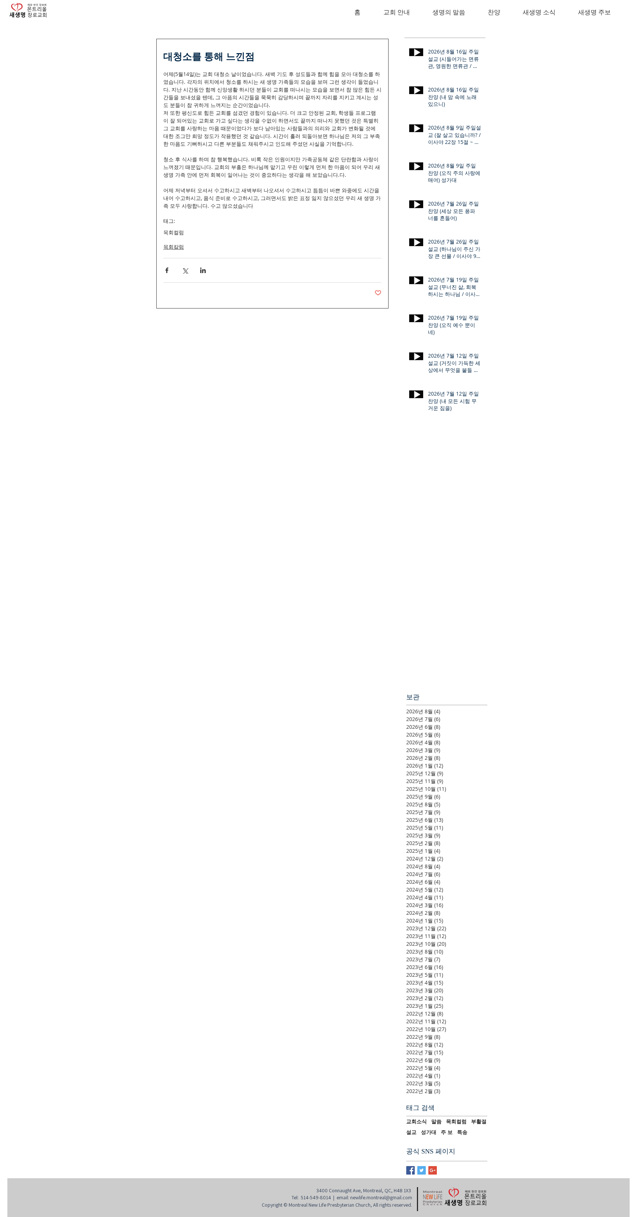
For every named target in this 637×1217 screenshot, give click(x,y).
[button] (396, 13)
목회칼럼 (173, 246)
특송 (462, 1132)
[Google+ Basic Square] (432, 1170)
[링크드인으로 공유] (202, 270)
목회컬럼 (173, 232)
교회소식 (416, 1121)
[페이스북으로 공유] (166, 270)
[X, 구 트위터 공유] (184, 270)
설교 (411, 1132)
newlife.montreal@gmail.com (381, 1197)
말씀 (436, 1121)
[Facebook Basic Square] (410, 1170)
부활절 (479, 1121)
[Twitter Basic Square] (421, 1170)
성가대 (428, 1132)
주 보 (447, 1132)
